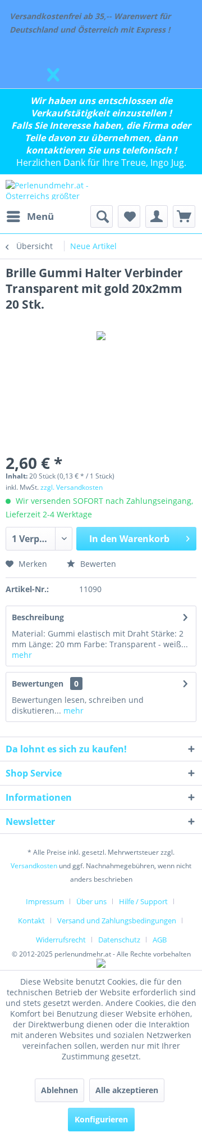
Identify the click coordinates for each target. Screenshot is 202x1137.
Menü (40, 216)
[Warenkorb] (184, 216)
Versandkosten (34, 865)
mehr (22, 654)
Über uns (91, 901)
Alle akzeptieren (126, 1090)
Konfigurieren (101, 1119)
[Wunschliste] (129, 216)
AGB (160, 940)
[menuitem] (29, 216)
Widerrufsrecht (61, 940)
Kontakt (31, 920)
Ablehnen (59, 1090)
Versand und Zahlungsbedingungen (116, 920)
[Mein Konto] (156, 216)
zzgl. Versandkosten (71, 487)
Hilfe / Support (143, 901)
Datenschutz (119, 940)
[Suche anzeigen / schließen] (101, 216)
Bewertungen (37, 683)
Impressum (45, 901)
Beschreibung (38, 617)
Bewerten (97, 563)
